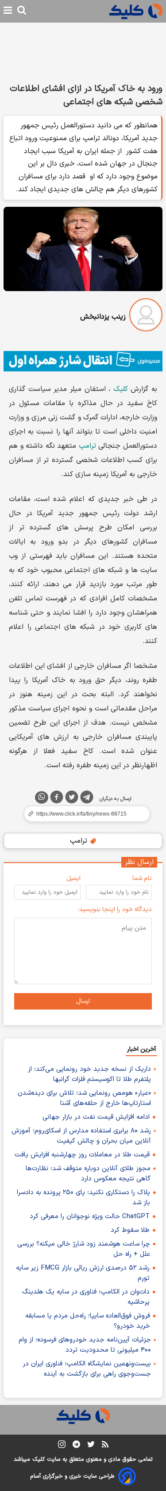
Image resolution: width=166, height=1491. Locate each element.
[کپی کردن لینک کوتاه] (82, 813)
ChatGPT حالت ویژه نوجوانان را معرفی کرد (90, 1216)
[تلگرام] (86, 798)
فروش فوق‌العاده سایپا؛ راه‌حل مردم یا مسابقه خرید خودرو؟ (87, 1321)
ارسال (83, 1001)
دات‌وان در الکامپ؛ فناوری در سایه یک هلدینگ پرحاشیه (86, 1297)
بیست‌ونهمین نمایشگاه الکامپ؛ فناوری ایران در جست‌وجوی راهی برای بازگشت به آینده (87, 1369)
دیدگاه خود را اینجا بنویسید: (115, 909)
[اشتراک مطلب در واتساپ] (41, 797)
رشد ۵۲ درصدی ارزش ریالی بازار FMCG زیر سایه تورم (83, 1273)
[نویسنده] (145, 316)
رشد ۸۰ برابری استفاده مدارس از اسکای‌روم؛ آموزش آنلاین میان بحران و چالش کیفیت (81, 1136)
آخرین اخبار (141, 1049)
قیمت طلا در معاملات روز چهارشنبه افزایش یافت (82, 1155)
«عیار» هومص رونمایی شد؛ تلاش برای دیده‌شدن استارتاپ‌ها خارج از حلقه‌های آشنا (84, 1098)
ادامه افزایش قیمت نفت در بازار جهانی (96, 1117)
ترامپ (87, 446)
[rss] (105, 1445)
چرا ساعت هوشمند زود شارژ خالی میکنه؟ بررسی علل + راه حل (83, 1249)
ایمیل (73, 878)
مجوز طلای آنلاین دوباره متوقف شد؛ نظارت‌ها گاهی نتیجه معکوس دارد (88, 1174)
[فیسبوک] (56, 798)
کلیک (120, 389)
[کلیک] (135, 11)
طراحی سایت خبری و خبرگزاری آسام (72, 1476)
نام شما (142, 878)
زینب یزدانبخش (103, 317)
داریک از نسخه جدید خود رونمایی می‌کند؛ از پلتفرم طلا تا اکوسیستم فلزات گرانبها (89, 1074)
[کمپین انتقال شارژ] (83, 361)
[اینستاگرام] (62, 1446)
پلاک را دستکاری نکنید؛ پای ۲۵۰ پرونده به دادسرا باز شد (83, 1197)
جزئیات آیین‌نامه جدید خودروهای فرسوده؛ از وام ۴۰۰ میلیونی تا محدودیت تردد (85, 1345)
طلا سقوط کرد (130, 1230)
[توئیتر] (71, 798)
